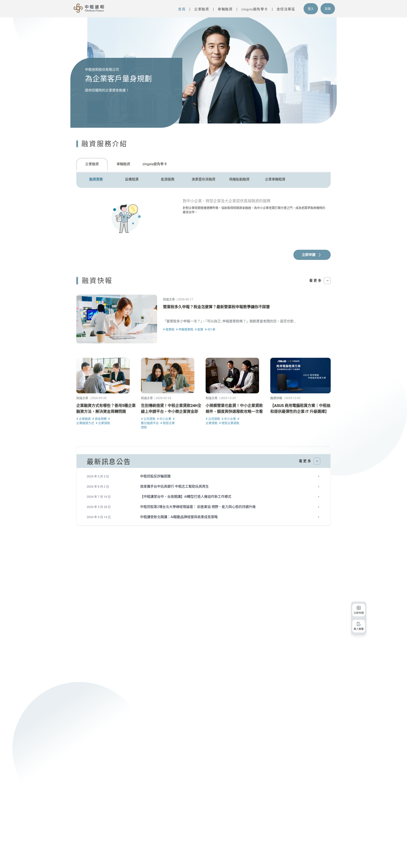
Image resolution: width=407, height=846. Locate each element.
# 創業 (199, 329)
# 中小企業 (164, 418)
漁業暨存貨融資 (203, 179)
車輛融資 (225, 9)
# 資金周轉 (99, 418)
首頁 (181, 9)
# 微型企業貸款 (229, 423)
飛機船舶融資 (239, 179)
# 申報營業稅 (185, 329)
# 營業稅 (169, 329)
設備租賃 (132, 179)
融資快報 (276, 398)
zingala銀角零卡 (254, 9)
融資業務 (96, 179)
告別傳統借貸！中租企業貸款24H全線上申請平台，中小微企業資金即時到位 (171, 411)
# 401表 (210, 329)
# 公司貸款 (148, 418)
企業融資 (201, 9)
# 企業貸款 (103, 423)
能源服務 (167, 179)
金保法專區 (286, 9)
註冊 (328, 8)
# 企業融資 (83, 418)
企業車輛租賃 (275, 179)
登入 (311, 8)
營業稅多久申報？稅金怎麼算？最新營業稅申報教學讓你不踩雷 (216, 307)
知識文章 (169, 299)
